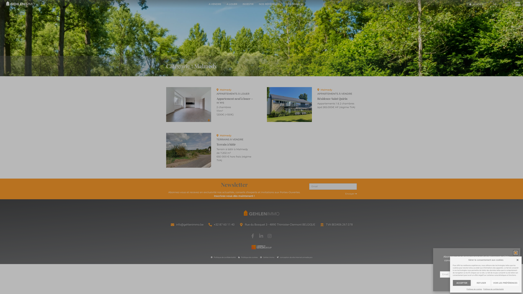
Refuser (481, 283)
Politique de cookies (474, 289)
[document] (261, 147)
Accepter (461, 283)
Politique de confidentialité (493, 289)
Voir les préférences (505, 283)
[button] (517, 260)
